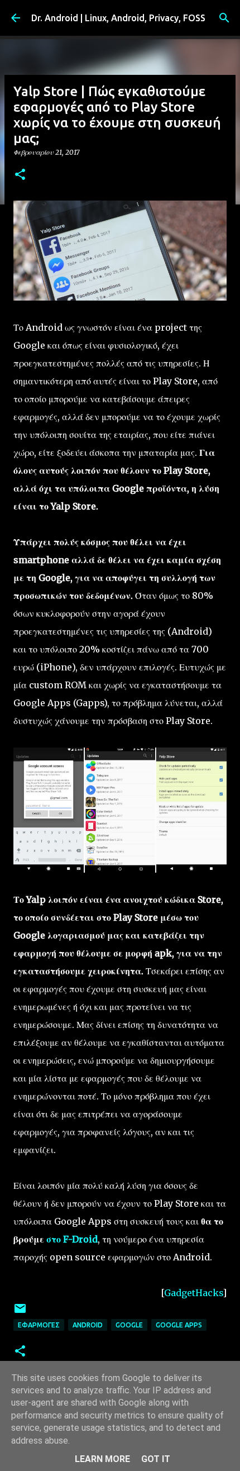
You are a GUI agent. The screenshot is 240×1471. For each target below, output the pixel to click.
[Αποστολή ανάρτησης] (20, 1312)
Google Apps (179, 1325)
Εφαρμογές (39, 1325)
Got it (155, 1459)
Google (129, 1325)
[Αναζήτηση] (224, 17)
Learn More (102, 1459)
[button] (20, 175)
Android (88, 1325)
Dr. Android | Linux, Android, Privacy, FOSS (118, 18)
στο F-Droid (72, 1239)
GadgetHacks (193, 1292)
